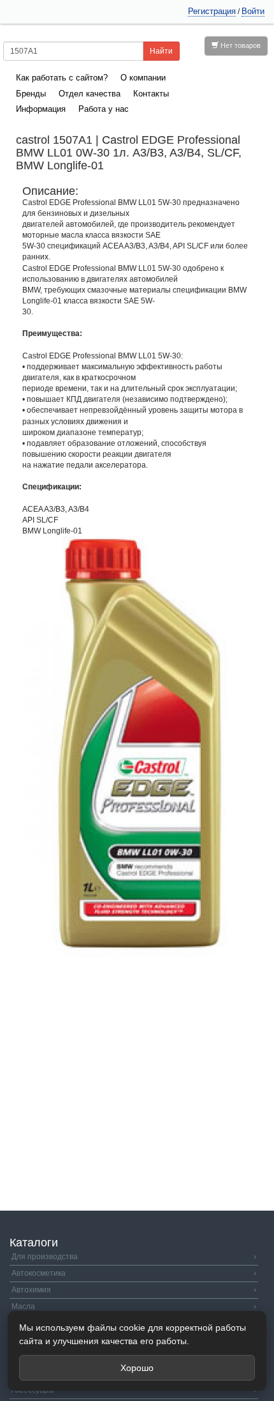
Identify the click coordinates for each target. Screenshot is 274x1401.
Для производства (133, 1256)
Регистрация (212, 11)
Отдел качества (89, 93)
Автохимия (133, 1289)
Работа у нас (103, 109)
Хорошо (137, 1368)
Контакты (151, 93)
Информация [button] (41, 109)
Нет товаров (240, 45)
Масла (133, 1306)
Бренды (31, 93)
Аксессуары (133, 1390)
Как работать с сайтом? (62, 77)
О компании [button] (143, 77)
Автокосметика (133, 1273)
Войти (253, 11)
